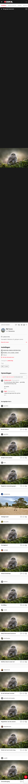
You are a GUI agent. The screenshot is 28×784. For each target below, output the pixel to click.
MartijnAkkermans (7, 726)
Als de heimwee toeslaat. (7, 693)
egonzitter (6, 405)
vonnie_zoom (7, 380)
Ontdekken (3, 5)
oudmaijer (6, 550)
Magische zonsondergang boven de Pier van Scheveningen (9, 486)
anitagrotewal (7, 669)
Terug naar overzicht (8, 9)
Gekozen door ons (12, 5)
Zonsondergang (5, 781)
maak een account (10, 376)
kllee (4, 462)
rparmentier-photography (8, 698)
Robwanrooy (12, 331)
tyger (5, 391)
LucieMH (4, 758)
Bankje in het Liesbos (6, 457)
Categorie (7, 360)
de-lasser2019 (7, 494)
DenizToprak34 (7, 638)
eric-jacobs (6, 521)
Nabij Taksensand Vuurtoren (8, 633)
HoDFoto (5, 581)
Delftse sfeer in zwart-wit (8, 661)
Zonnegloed (4, 545)
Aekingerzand (4, 516)
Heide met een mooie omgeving (9, 750)
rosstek (5, 609)
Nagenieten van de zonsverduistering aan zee (9, 721)
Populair (20, 5)
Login (3, 376)
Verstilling (3, 605)
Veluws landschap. (6, 573)
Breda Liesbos (5, 429)
